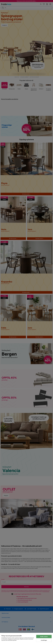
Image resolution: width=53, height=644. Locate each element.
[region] (26, 638)
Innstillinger (44, 640)
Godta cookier (44, 636)
